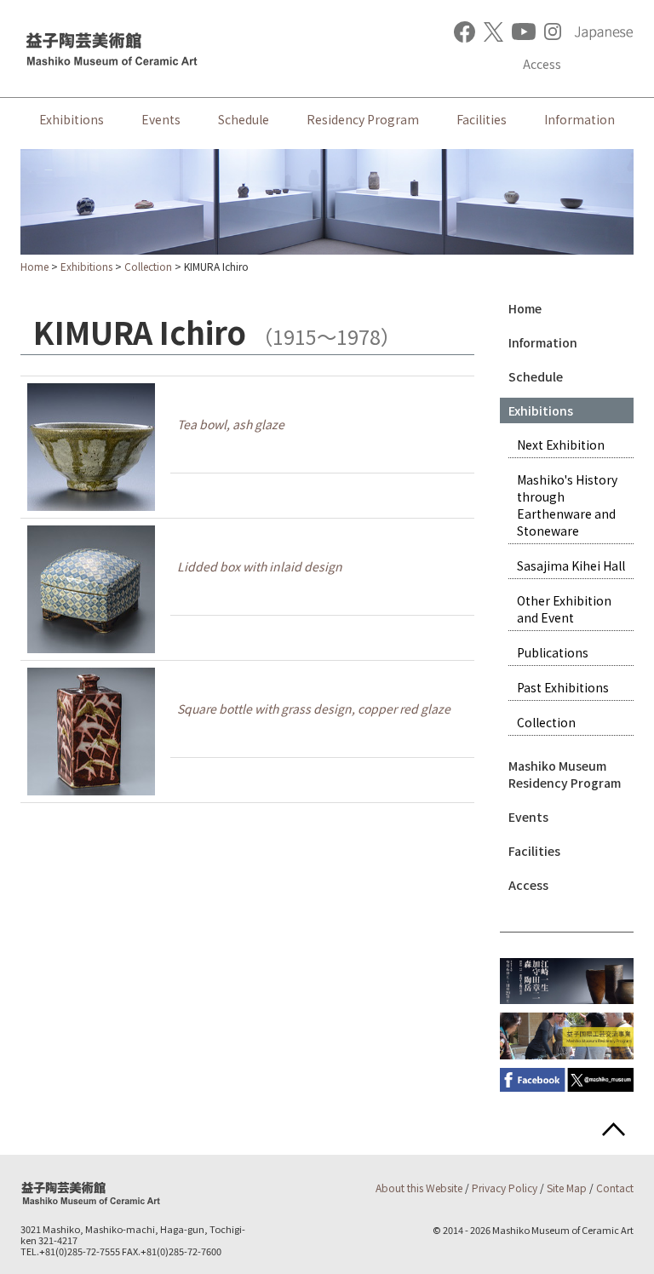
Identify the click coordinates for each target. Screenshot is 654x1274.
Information (579, 119)
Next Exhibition (561, 444)
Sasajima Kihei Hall (571, 565)
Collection (148, 266)
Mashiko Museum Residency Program (564, 774)
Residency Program (363, 119)
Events (161, 119)
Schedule (243, 119)
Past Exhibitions (563, 687)
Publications (552, 652)
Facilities (481, 119)
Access (542, 63)
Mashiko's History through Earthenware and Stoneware (567, 505)
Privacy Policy (504, 1187)
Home (34, 266)
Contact (615, 1187)
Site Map (567, 1187)
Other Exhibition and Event (564, 609)
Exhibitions (71, 119)
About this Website (419, 1187)
